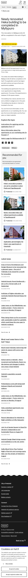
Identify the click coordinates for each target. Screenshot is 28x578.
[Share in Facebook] (3, 142)
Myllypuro (14, 148)
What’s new (5, 11)
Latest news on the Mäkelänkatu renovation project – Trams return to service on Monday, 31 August (13, 307)
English (14, 7)
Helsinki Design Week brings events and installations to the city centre (13, 440)
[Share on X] (9, 142)
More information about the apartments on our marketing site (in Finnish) (14, 132)
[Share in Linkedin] (6, 142)
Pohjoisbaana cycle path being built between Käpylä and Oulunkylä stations (13, 386)
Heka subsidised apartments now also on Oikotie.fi (12, 409)
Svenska (9, 7)
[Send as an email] (12, 142)
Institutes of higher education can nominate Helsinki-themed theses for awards (13, 295)
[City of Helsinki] (4, 526)
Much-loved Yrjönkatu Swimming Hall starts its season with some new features (13, 350)
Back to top (20, 541)
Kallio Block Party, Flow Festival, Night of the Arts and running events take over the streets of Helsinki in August (13, 452)
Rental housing (5, 148)
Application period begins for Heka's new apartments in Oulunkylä (13, 244)
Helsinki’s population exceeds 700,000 (11, 375)
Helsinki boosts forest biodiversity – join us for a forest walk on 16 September (13, 283)
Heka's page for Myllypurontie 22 (13, 138)
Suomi (3, 7)
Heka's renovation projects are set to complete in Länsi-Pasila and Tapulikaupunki (13, 186)
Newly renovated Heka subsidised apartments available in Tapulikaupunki (13, 215)
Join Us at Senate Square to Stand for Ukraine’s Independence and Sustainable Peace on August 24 (14, 429)
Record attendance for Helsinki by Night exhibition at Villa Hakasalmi (12, 419)
